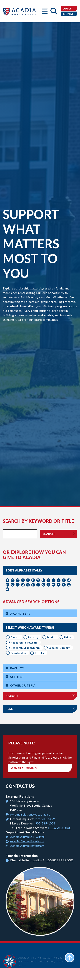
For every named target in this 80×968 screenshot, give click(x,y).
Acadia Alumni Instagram (27, 845)
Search (49, 533)
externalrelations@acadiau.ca (30, 814)
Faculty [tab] (17, 668)
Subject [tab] (17, 677)
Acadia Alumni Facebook (27, 841)
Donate (69, 13)
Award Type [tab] (20, 613)
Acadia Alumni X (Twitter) (27, 836)
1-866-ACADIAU (59, 828)
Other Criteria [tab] (22, 685)
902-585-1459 (45, 819)
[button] (44, 11)
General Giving (24, 768)
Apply (67, 8)
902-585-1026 (45, 823)
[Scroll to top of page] (69, 957)
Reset (10, 708)
